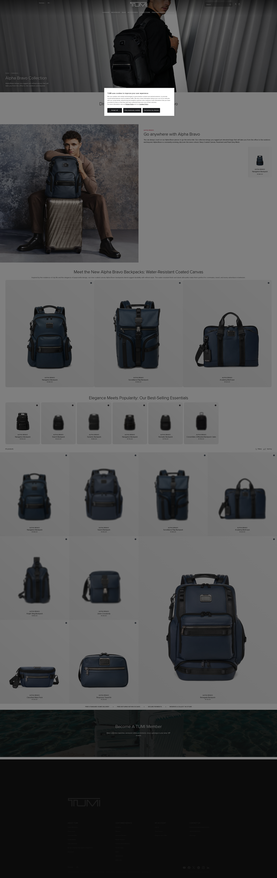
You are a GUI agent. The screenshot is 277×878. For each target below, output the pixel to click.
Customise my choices (151, 110)
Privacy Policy (130, 104)
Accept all (114, 110)
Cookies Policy (143, 104)
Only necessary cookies (132, 110)
